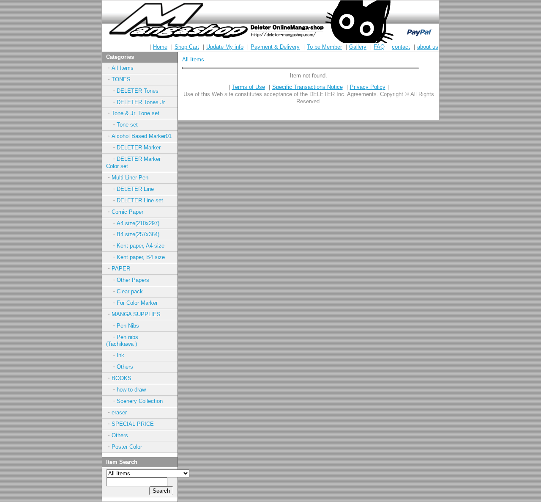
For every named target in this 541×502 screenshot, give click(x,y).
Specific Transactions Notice (307, 87)
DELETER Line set (140, 200)
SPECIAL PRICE (133, 424)
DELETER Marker (139, 147)
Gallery (357, 47)
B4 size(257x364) (138, 234)
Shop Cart (187, 47)
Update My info (224, 47)
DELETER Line (135, 189)
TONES (121, 79)
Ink (120, 355)
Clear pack (130, 291)
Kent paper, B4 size (141, 257)
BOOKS (121, 378)
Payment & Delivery (275, 47)
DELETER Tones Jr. (141, 102)
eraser (119, 412)
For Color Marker (137, 303)
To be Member (324, 47)
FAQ (379, 47)
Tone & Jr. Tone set (135, 113)
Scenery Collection (140, 401)
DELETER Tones (137, 91)
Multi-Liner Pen (130, 177)
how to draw (131, 389)
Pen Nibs (128, 326)
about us (427, 47)
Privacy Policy (367, 87)
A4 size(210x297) (138, 223)
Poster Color (127, 447)
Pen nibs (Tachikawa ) (130, 341)
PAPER (121, 268)
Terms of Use (248, 87)
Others (125, 367)
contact (401, 47)
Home (160, 47)
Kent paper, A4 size (140, 246)
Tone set (127, 124)
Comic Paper (127, 212)
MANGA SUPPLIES (136, 314)
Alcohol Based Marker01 (142, 136)
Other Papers (133, 280)
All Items (123, 68)
